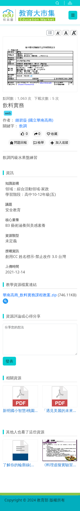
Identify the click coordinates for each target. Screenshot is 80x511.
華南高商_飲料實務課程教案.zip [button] (30, 294)
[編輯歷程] (50, 32)
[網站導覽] (71, 3)
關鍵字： (10, 125)
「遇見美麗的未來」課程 (59, 410)
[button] (52, 133)
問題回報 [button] (20, 142)
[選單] (72, 15)
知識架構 (12, 183)
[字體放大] (73, 33)
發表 (9, 361)
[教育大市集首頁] (29, 14)
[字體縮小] (58, 33)
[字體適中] (66, 33)
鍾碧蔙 (21, 120)
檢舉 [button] (41, 142)
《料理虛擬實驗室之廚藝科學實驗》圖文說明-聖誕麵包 (59, 464)
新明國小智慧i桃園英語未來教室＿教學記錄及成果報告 (20, 410)
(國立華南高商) (40, 120)
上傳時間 (12, 266)
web (8, 113)
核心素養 (12, 219)
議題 (8, 204)
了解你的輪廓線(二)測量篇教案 (20, 464)
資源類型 (12, 235)
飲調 (23, 125)
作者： (8, 120)
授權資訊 (12, 251)
